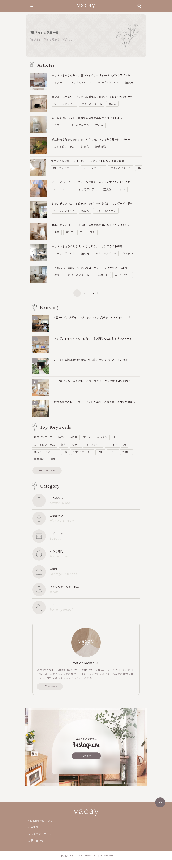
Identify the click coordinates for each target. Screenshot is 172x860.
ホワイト (112, 444)
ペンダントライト (108, 82)
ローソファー (62, 189)
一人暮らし (101, 274)
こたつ (121, 189)
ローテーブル (87, 232)
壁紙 (100, 452)
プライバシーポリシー (41, 833)
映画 (61, 437)
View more (49, 470)
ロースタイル (93, 444)
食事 (56, 232)
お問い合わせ (36, 840)
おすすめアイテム (81, 82)
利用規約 (33, 827)
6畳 (66, 452)
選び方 (129, 82)
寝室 (53, 459)
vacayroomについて (40, 820)
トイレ (113, 452)
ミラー (58, 125)
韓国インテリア (43, 437)
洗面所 (126, 452)
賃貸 (63, 444)
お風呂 (73, 437)
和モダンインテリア (65, 168)
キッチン (59, 82)
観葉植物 (100, 146)
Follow (86, 756)
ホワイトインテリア (46, 452)
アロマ (87, 437)
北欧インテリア (82, 452)
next (95, 293)
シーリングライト (64, 103)
